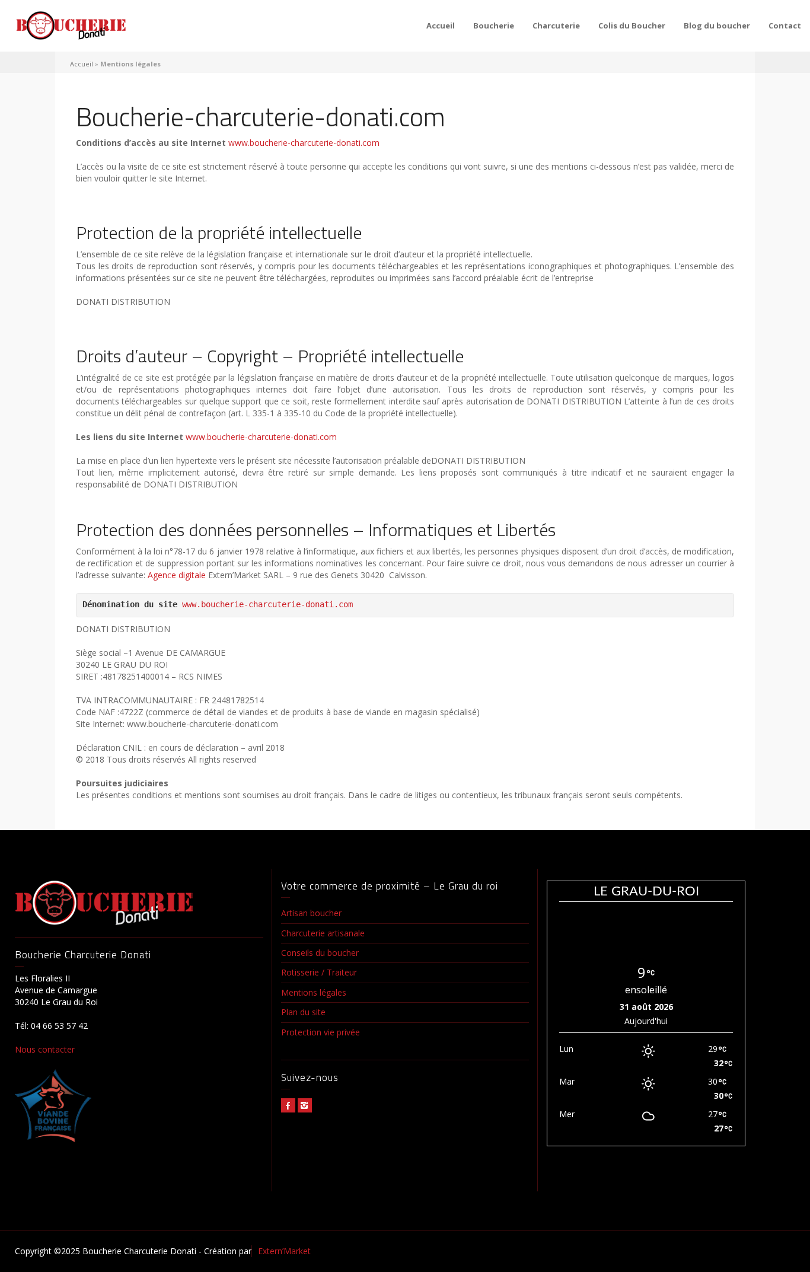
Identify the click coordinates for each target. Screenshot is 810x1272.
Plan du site (303, 1012)
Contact (784, 25)
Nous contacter (45, 1049)
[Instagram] (305, 1105)
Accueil (440, 25)
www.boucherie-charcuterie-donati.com (304, 142)
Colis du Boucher (631, 25)
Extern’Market (284, 1251)
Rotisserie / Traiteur (319, 972)
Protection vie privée (320, 1032)
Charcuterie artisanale (323, 933)
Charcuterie (556, 25)
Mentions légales (313, 992)
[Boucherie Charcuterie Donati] (71, 25)
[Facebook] (288, 1105)
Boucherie (493, 25)
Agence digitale (177, 575)
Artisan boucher (311, 913)
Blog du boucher (717, 25)
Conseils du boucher (320, 952)
